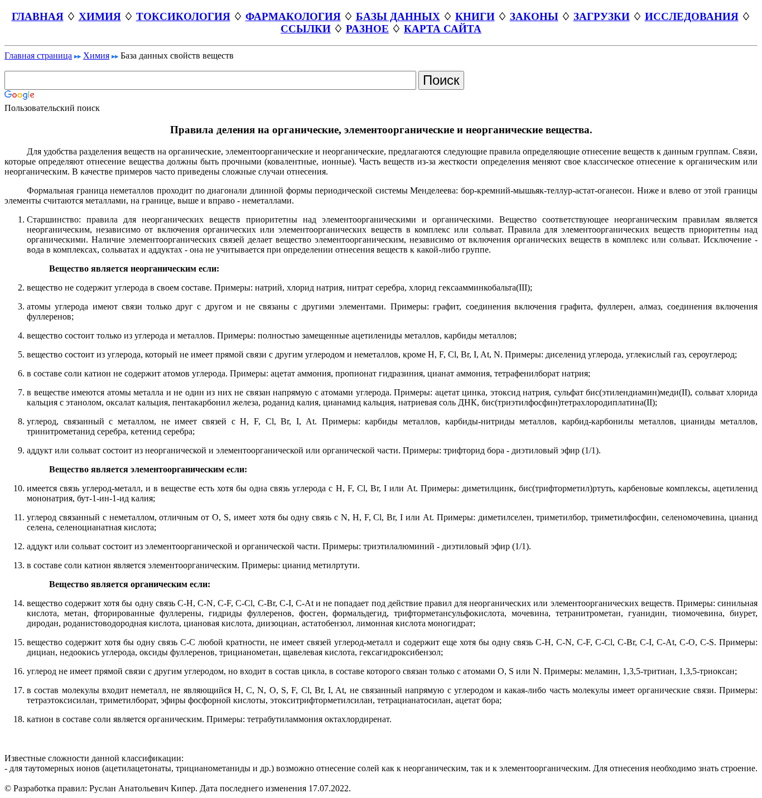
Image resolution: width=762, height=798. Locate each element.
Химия (96, 55)
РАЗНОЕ (367, 29)
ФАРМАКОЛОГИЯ (293, 16)
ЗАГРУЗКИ (601, 16)
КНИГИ (475, 16)
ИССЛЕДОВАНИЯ (692, 16)
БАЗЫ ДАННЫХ (398, 16)
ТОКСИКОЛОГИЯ (183, 16)
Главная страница (38, 55)
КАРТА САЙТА (442, 29)
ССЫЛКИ (306, 29)
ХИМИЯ (100, 16)
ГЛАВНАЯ (38, 16)
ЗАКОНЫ (534, 16)
